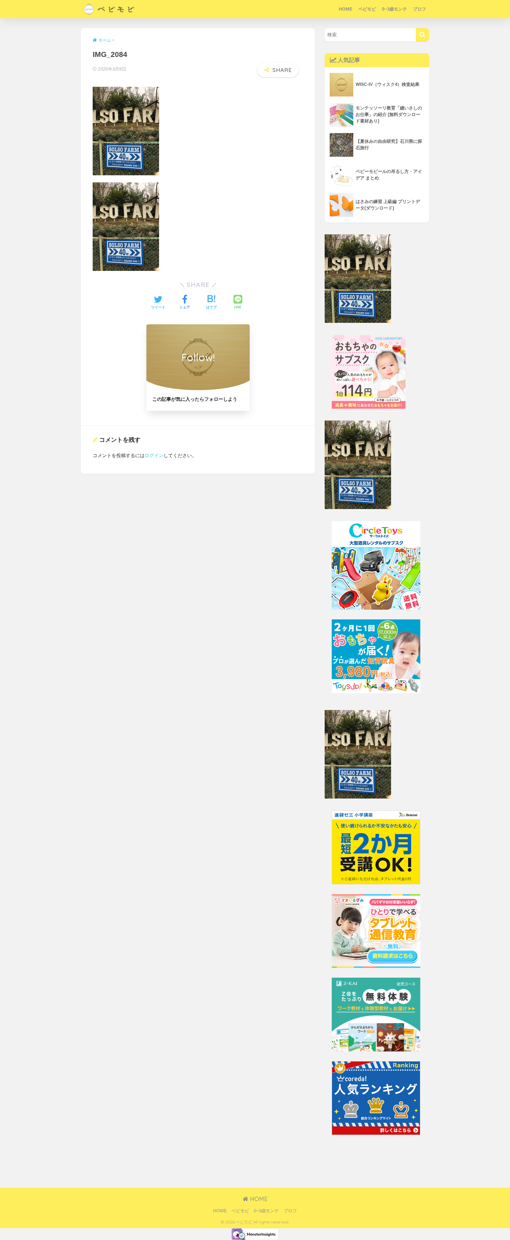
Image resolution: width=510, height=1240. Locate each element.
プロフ (419, 9)
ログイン (154, 455)
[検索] (422, 34)
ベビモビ (367, 9)
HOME (345, 9)
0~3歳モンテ (394, 9)
